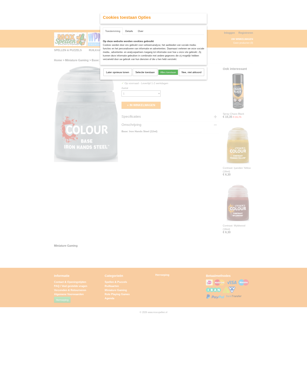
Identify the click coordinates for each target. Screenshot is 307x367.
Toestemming (112, 31)
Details (129, 31)
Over (140, 31)
